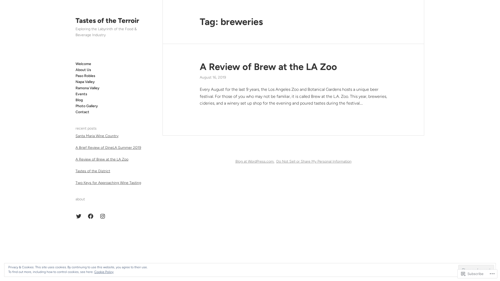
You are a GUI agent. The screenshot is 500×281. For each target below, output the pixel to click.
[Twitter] (79, 216)
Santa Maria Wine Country (97, 136)
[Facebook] (91, 216)
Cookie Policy (104, 272)
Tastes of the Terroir (107, 20)
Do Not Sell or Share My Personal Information (314, 161)
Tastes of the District (93, 171)
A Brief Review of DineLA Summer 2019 (108, 147)
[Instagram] (102, 216)
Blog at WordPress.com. (254, 161)
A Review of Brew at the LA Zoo (102, 159)
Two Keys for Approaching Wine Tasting (108, 183)
